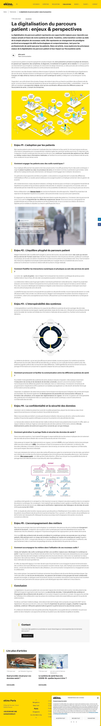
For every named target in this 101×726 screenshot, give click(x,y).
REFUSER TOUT (76, 718)
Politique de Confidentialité (60, 714)
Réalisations (56, 4)
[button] (98, 698)
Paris (36, 708)
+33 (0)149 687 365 (10, 711)
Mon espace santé (26, 456)
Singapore (36, 712)
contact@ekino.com (10, 716)
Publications (67, 4)
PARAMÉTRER (91, 718)
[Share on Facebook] (99, 224)
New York (36, 706)
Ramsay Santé (35, 192)
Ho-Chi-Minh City (36, 715)
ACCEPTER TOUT (60, 718)
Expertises (46, 4)
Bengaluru (36, 702)
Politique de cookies (93, 712)
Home (5, 12)
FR (16, 4)
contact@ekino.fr (9, 714)
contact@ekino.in (10, 718)
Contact (94, 4)
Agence (76, 4)
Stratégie (28, 19)
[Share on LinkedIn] (99, 219)
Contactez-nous (27, 635)
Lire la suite (11, 685)
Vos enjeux (36, 4)
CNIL (34, 444)
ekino (8, 4)
